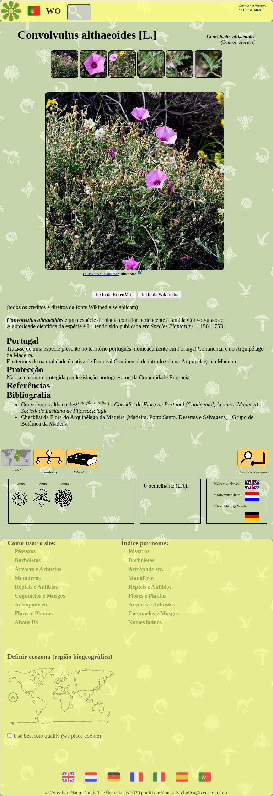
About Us (26, 622)
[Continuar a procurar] (252, 458)
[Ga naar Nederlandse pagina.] (252, 496)
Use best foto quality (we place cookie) (56, 736)
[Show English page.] (252, 484)
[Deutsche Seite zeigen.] (252, 516)
